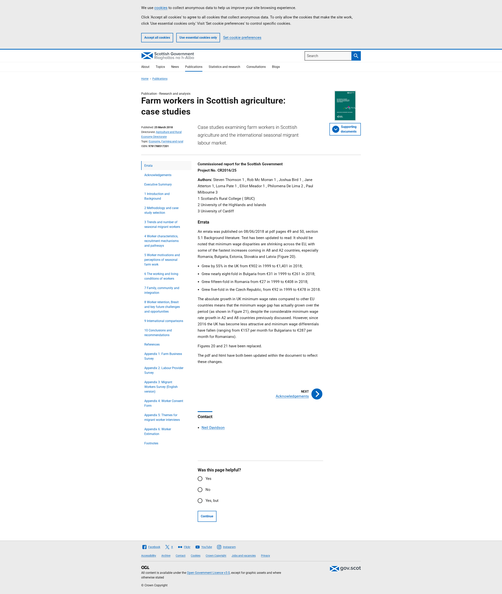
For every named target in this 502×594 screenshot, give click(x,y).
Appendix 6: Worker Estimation (157, 431)
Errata (148, 165)
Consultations (256, 67)
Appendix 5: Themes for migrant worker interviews (162, 417)
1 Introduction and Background (157, 196)
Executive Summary (158, 184)
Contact (181, 555)
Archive (165, 555)
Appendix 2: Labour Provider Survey (163, 370)
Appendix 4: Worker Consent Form (163, 403)
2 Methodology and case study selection (161, 210)
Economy (154, 141)
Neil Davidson (213, 427)
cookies (160, 7)
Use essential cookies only (198, 37)
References (152, 344)
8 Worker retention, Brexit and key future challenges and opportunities (162, 306)
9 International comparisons (163, 321)
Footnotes (151, 443)
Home (144, 78)
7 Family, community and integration (161, 290)
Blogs (276, 67)
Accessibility (148, 555)
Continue (207, 516)
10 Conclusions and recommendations (158, 332)
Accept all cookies (157, 37)
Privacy (265, 555)
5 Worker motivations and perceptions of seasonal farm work (162, 259)
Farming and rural (172, 141)
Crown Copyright (216, 555)
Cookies (195, 555)
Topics (160, 67)
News (175, 67)
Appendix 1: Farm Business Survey (163, 356)
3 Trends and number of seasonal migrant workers (162, 224)
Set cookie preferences (242, 37)
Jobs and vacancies (244, 555)
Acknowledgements (157, 175)
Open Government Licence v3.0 (208, 573)
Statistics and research (224, 67)
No (208, 489)
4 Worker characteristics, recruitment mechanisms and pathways (161, 240)
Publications (193, 67)
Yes (208, 478)
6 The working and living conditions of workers (161, 276)
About (145, 67)
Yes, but (212, 500)
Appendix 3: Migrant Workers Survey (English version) (161, 386)
